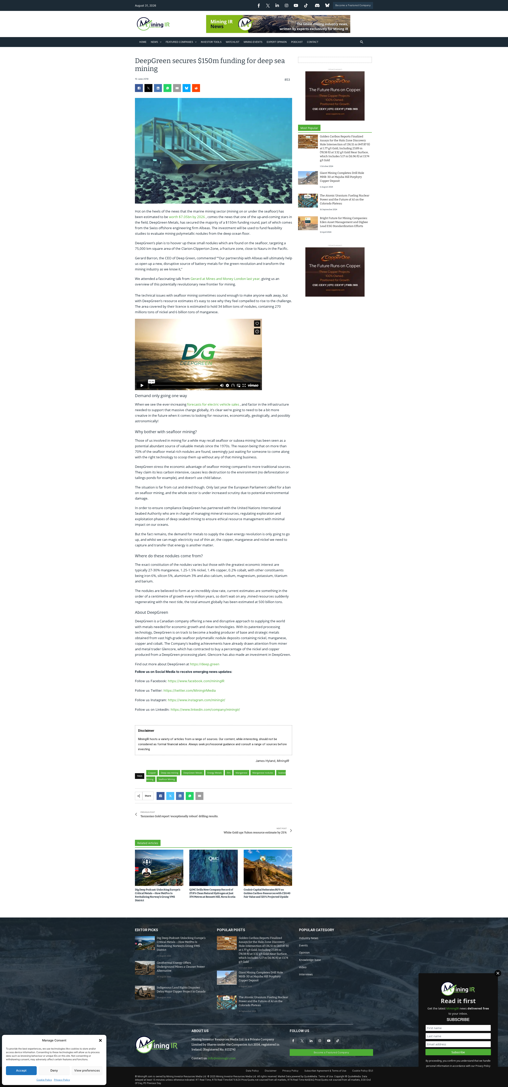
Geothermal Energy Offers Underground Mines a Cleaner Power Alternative (181, 966)
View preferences (87, 1070)
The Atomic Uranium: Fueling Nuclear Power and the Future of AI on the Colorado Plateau (344, 199)
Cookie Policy (44, 1079)
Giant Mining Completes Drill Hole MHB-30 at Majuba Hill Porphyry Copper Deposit (342, 177)
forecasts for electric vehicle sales (213, 404)
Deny (54, 1070)
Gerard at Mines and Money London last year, (225, 278)
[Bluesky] (186, 88)
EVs (228, 772)
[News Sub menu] (160, 41)
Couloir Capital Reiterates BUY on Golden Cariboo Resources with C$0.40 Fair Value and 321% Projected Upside (267, 893)
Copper (152, 772)
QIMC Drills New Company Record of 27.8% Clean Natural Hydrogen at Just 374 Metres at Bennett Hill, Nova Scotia (212, 893)
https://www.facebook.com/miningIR (196, 681)
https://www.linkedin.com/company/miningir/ (205, 710)
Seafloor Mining (167, 779)
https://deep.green (204, 664)
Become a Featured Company (353, 5)
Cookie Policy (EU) (362, 1070)
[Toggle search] (362, 42)
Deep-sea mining (169, 772)
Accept (21, 1070)
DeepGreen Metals (192, 772)
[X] (148, 88)
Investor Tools (211, 42)
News (154, 42)
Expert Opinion (277, 42)
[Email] (177, 88)
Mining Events (253, 42)
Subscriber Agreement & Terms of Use (325, 1070)
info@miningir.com (222, 1058)
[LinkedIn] (158, 88)
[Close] (498, 973)
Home (142, 42)
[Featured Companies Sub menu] (195, 41)
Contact (312, 42)
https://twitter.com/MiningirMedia (190, 690)
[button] (100, 1040)
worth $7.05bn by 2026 (187, 217)
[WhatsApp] (167, 88)
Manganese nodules (262, 772)
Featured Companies (179, 42)
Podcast (297, 42)
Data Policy (252, 1070)
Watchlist (232, 42)
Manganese (241, 772)
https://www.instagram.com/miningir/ (196, 700)
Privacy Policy (62, 1079)
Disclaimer (270, 1070)
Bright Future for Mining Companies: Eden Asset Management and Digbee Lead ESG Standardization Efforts (344, 222)
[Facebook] (139, 88)
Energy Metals (214, 772)
